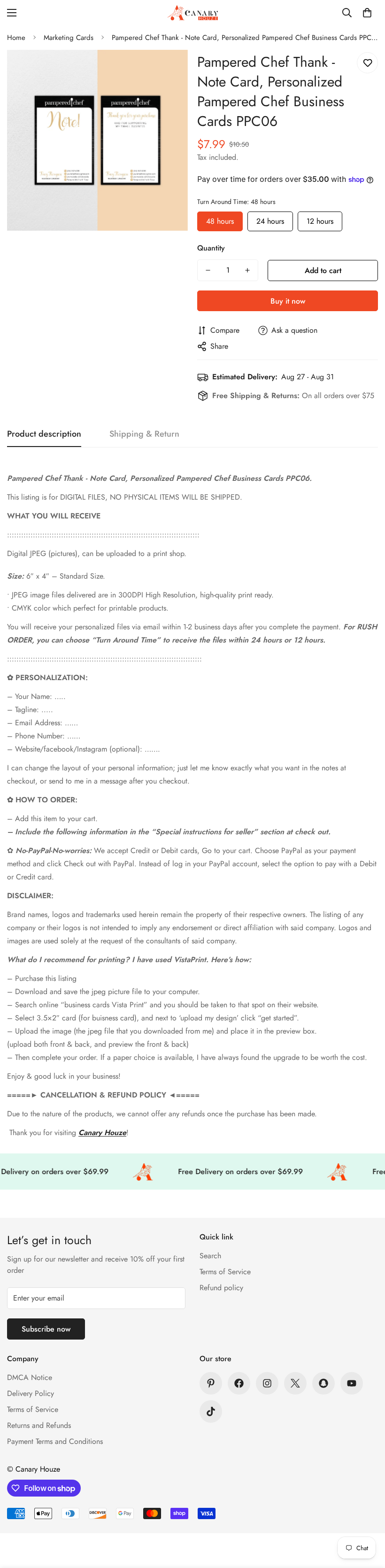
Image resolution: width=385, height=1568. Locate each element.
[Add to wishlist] (367, 62)
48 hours (220, 219)
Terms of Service (225, 1271)
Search (210, 1255)
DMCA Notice (29, 1377)
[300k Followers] (239, 1383)
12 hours (320, 219)
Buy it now (287, 301)
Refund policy (221, 1287)
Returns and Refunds (39, 1425)
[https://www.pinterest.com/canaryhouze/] (211, 1383)
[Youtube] (351, 1383)
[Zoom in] (167, 69)
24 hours (270, 219)
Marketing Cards (68, 37)
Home (16, 37)
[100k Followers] (267, 1383)
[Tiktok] (211, 1411)
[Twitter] (295, 1383)
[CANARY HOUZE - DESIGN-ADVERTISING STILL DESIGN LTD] (192, 12)
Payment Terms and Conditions (55, 1441)
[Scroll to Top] (366, 1517)
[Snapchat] (323, 1383)
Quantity (211, 248)
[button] (367, 13)
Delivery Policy (30, 1393)
